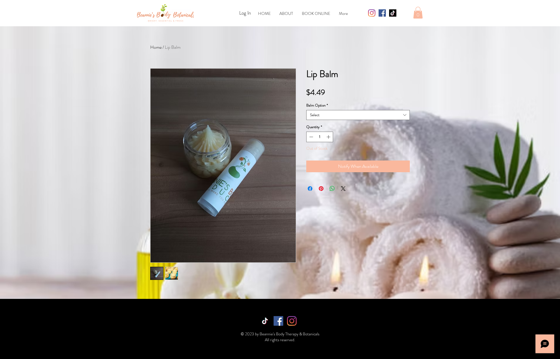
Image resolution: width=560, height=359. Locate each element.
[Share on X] (343, 188)
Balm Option (317, 105)
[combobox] (358, 115)
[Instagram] (371, 13)
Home (156, 47)
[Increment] (329, 137)
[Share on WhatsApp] (332, 188)
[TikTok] (392, 13)
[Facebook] (382, 13)
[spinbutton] (320, 137)
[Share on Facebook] (310, 188)
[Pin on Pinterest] (321, 188)
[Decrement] (310, 137)
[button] (418, 13)
